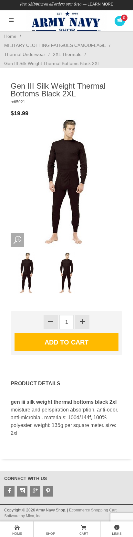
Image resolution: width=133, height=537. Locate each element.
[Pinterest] (48, 491)
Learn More (100, 4)
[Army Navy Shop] (66, 22)
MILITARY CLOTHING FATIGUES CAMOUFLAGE (55, 45)
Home (10, 36)
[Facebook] (9, 491)
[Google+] (35, 491)
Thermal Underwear (24, 54)
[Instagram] (22, 491)
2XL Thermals (67, 54)
